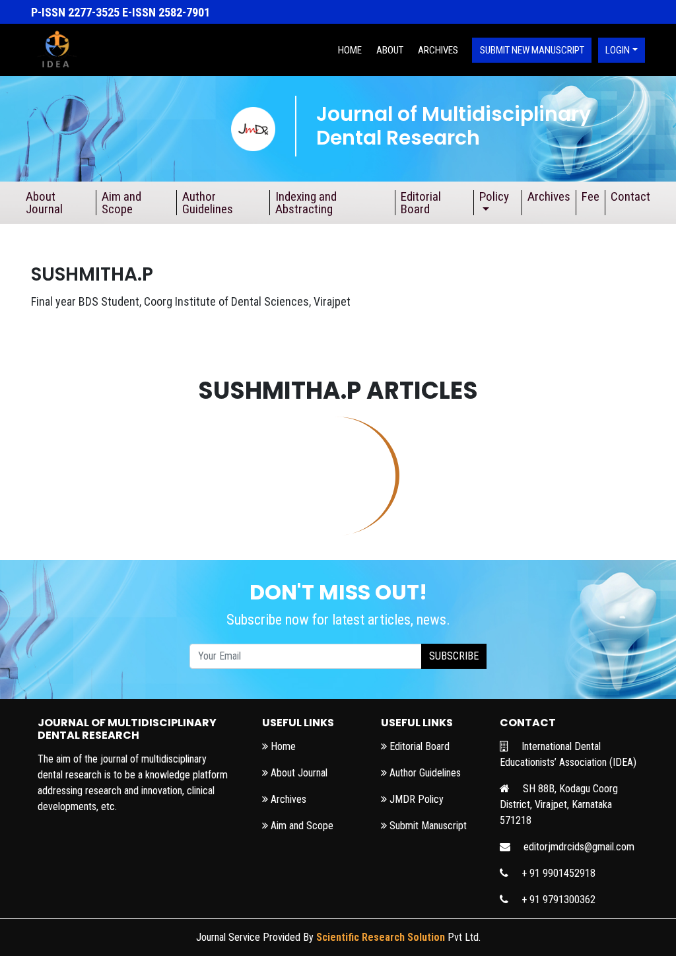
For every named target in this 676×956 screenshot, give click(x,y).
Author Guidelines (207, 202)
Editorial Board (421, 202)
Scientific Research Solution (380, 937)
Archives (438, 50)
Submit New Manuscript (532, 50)
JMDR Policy (415, 799)
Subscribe (454, 656)
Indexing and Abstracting (306, 202)
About (389, 50)
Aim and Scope (121, 202)
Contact (630, 196)
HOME (350, 50)
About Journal (44, 202)
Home (282, 746)
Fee (590, 196)
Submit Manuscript (427, 825)
